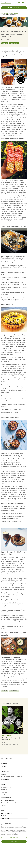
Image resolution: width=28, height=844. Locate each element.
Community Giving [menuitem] (5, 771)
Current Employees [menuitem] (5, 818)
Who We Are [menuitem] (3, 810)
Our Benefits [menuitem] (4, 815)
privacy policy (11, 828)
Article (4, 43)
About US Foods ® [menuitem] (5, 761)
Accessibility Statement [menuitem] (6, 797)
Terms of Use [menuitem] (4, 789)
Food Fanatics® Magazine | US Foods (11, 739)
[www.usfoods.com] (6, 2)
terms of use (4, 828)
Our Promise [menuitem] (4, 766)
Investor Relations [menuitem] (5, 779)
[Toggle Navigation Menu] (26, 2)
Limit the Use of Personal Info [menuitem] (7, 800)
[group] (13, 726)
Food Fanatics (14, 43)
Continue (14, 841)
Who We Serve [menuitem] (4, 763)
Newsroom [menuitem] (3, 782)
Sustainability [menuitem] (4, 769)
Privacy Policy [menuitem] (4, 792)
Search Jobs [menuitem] (4, 807)
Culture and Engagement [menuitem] (6, 813)
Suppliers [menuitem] (3, 784)
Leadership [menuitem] (3, 774)
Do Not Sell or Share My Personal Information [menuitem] (11, 802)
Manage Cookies (14, 837)
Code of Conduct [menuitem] (5, 794)
